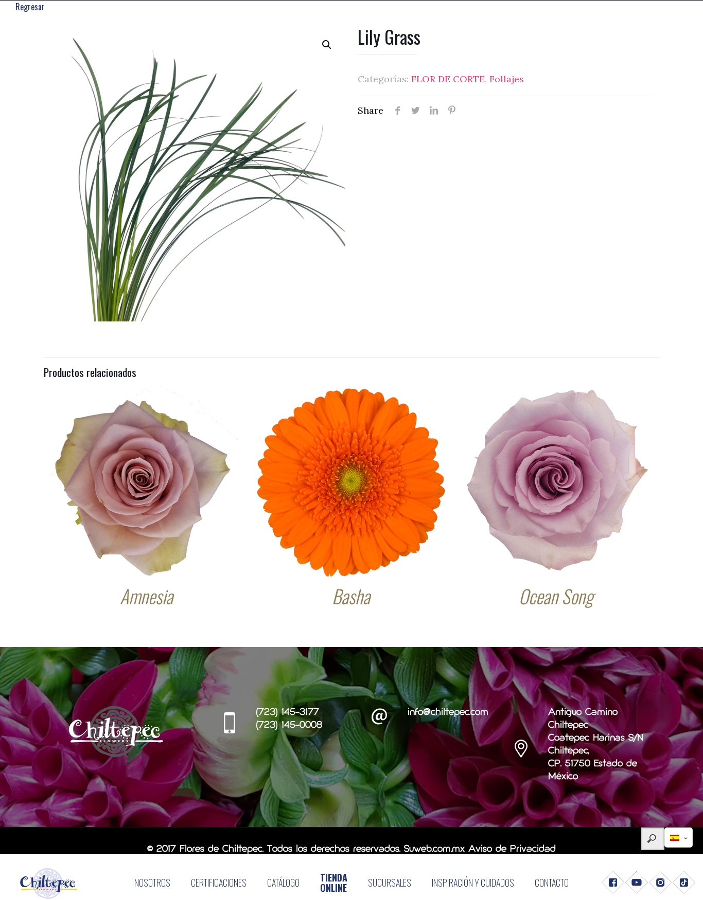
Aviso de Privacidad (512, 849)
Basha (351, 595)
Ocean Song (556, 595)
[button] (327, 44)
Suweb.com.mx (434, 849)
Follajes (506, 79)
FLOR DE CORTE (448, 79)
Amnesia (146, 595)
